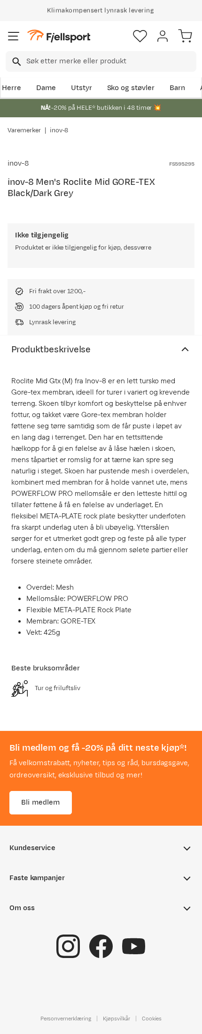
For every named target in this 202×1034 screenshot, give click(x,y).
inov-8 (59, 130)
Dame (46, 88)
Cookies (152, 1018)
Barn (177, 88)
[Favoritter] (140, 36)
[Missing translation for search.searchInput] (15, 61)
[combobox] (101, 61)
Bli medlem (40, 802)
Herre (11, 88)
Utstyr (81, 88)
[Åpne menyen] (13, 36)
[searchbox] (110, 61)
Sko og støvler (131, 88)
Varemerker (24, 130)
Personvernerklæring (65, 1018)
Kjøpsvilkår (116, 1018)
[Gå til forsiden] (58, 36)
